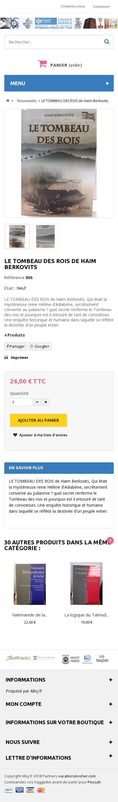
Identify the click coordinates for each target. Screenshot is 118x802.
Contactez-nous (73, 6)
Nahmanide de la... (30, 615)
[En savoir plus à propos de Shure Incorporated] (84, 659)
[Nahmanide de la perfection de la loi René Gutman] (29, 583)
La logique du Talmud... (86, 615)
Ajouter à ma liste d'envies (42, 434)
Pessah (94, 782)
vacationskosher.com (77, 776)
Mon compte (24, 704)
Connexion (101, 6)
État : (9, 288)
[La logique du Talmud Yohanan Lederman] (86, 583)
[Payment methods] (25, 793)
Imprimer (19, 357)
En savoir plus (26, 467)
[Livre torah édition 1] (17, 236)
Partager (17, 346)
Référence (14, 277)
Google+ (41, 346)
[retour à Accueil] (8, 100)
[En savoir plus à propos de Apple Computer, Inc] (31, 657)
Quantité (19, 393)
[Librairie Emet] (59, 23)
